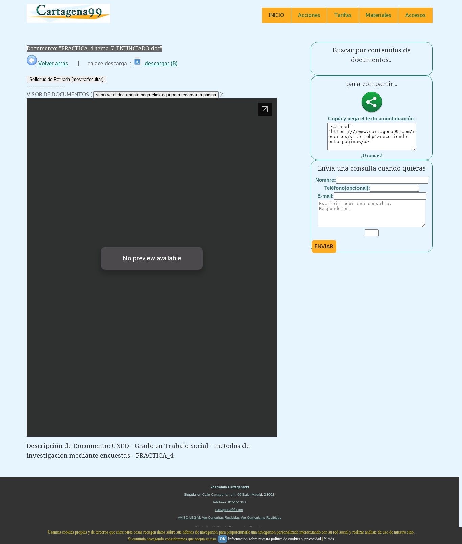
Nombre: (325, 180)
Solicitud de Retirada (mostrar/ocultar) (66, 79)
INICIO (276, 15)
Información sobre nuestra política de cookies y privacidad (274, 539)
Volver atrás (52, 63)
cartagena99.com (229, 510)
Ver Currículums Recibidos (261, 517)
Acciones (309, 15)
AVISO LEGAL (189, 517)
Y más (329, 539)
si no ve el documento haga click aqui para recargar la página (156, 94)
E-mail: (325, 196)
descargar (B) (160, 63)
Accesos (415, 15)
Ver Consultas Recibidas (221, 517)
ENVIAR (324, 246)
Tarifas (343, 15)
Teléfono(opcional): (347, 188)
